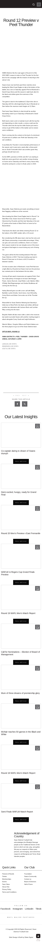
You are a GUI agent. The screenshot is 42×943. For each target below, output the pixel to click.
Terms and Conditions (9, 892)
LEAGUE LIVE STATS (9, 344)
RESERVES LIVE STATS (10, 346)
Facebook (6, 909)
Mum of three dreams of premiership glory (20, 693)
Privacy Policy (6, 889)
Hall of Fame (28, 884)
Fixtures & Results (8, 874)
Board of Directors (30, 881)
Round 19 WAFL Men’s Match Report (18, 613)
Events (4, 881)
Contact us (27, 879)
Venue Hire (5, 887)
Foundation (28, 874)
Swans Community (30, 876)
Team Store (6, 884)
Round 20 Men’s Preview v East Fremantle (20, 533)
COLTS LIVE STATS (8, 348)
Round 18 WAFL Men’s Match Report (18, 773)
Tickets (4, 876)
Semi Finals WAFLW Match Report (17, 812)
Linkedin (29, 909)
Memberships (6, 879)
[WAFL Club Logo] (5, 6)
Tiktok (38, 909)
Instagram (18, 909)
